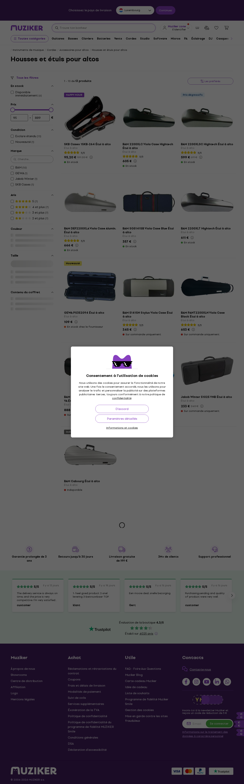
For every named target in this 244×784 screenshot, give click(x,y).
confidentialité (121, 398)
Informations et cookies (122, 428)
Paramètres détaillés (122, 418)
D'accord (122, 409)
